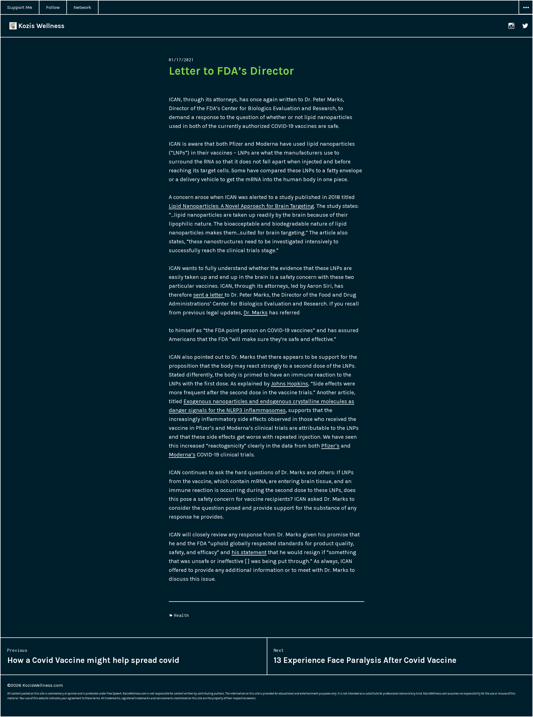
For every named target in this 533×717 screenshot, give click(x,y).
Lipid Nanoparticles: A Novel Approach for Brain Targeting (241, 206)
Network (82, 7)
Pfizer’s (330, 446)
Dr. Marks (255, 312)
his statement (249, 552)
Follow (53, 7)
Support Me (19, 7)
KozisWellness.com (42, 685)
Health (181, 615)
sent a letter (209, 295)
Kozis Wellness (40, 26)
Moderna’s (182, 454)
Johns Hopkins (289, 383)
